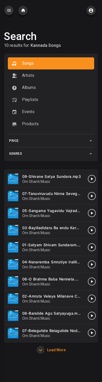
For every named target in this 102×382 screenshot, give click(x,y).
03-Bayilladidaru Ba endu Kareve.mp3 (57, 227)
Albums (28, 87)
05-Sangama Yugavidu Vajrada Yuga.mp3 (60, 210)
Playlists (29, 99)
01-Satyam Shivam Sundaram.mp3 (54, 245)
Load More (56, 350)
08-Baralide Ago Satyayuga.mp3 (52, 313)
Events (28, 111)
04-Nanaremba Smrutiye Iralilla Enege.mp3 (61, 262)
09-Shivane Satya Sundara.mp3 (51, 176)
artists (27, 75)
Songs (27, 63)
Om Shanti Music (36, 181)
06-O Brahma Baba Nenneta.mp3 (52, 279)
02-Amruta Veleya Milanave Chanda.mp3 (60, 296)
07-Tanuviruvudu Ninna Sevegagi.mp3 (57, 193)
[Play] (92, 179)
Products (30, 123)
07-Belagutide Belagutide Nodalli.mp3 (57, 330)
